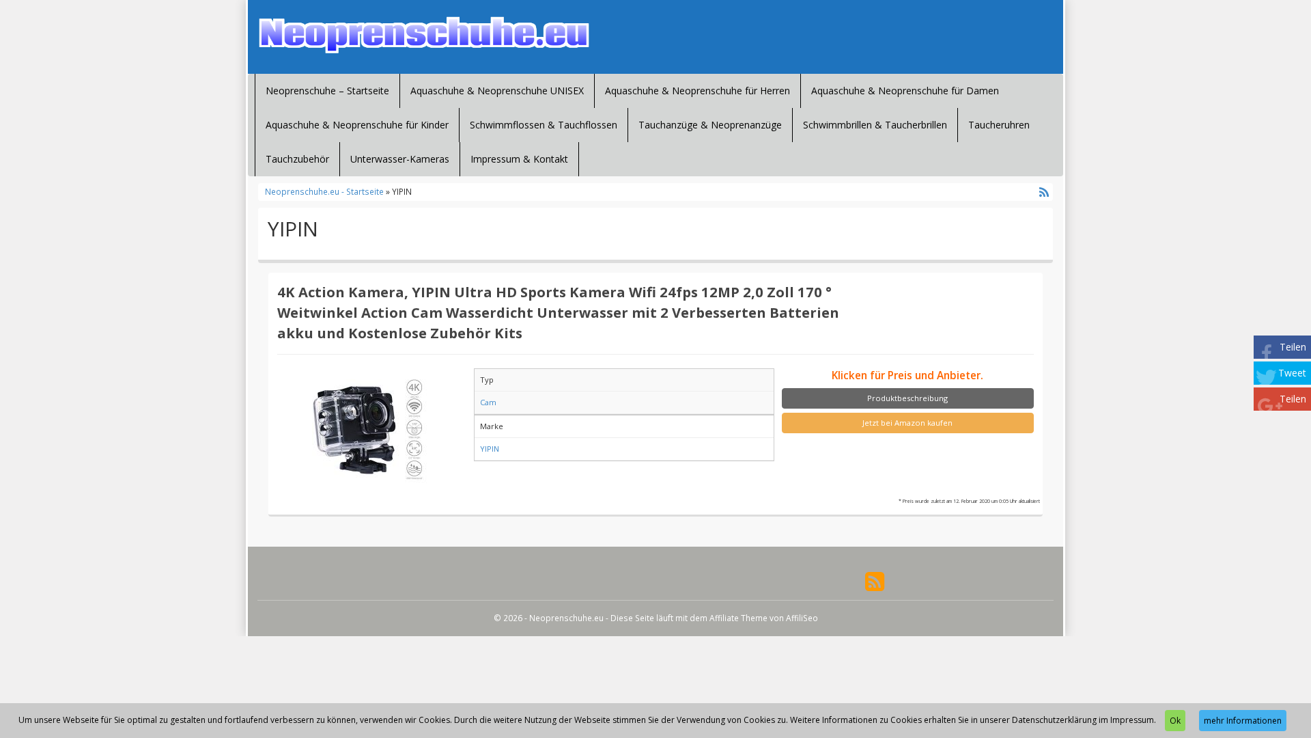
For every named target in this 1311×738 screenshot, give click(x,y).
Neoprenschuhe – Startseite (327, 90)
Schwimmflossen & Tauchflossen (543, 124)
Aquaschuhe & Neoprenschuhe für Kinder (357, 124)
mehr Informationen (1243, 720)
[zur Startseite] (423, 35)
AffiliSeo (802, 617)
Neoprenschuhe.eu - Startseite (324, 191)
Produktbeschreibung (907, 398)
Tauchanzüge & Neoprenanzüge (710, 124)
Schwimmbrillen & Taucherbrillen (875, 124)
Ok (1175, 720)
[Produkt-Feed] (874, 580)
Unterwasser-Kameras (399, 158)
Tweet (1292, 372)
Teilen (1293, 346)
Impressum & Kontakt (519, 158)
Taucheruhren (999, 124)
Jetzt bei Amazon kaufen (907, 423)
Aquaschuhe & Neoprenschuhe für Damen (905, 90)
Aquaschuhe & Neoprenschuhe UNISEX (497, 90)
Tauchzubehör (297, 158)
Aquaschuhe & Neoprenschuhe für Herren (697, 90)
